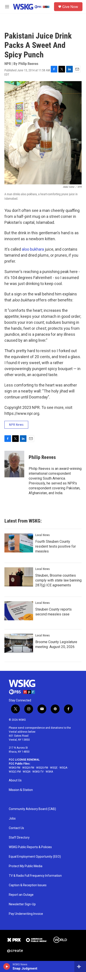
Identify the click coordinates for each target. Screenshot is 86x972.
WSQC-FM (15, 771)
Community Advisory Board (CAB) (32, 809)
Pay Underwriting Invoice (26, 913)
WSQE (54, 767)
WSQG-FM (42, 767)
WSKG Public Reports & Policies (30, 847)
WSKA (49, 771)
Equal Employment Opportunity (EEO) (35, 856)
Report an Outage (21, 894)
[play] (6, 966)
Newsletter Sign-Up (22, 904)
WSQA (63, 767)
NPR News (16, 424)
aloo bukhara (33, 249)
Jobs (12, 818)
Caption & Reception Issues (28, 885)
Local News (42, 535)
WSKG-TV (38, 771)
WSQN (26, 771)
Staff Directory (19, 837)
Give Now (70, 7)
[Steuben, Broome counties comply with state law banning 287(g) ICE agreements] (18, 576)
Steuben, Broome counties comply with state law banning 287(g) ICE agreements (58, 580)
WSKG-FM (14, 767)
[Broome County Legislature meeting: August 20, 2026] (18, 643)
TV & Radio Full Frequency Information (35, 875)
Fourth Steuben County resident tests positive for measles (55, 546)
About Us (15, 780)
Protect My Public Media (25, 866)
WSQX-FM (28, 767)
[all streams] (80, 966)
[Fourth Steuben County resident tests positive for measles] (18, 542)
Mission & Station (21, 790)
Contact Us (16, 828)
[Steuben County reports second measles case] (18, 610)
